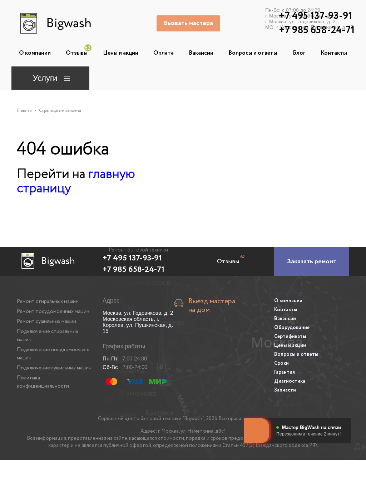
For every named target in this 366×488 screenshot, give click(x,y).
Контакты (334, 53)
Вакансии (201, 53)
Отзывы (77, 53)
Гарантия (284, 372)
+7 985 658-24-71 (133, 269)
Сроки (281, 363)
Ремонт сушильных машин (46, 321)
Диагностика (289, 381)
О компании (35, 53)
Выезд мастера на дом (211, 305)
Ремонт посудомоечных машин (53, 311)
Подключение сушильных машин (54, 368)
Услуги (45, 78)
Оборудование (292, 327)
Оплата (163, 53)
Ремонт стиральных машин (48, 301)
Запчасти (285, 390)
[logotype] (54, 23)
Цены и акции (120, 53)
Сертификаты (290, 336)
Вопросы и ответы (252, 53)
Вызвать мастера (188, 23)
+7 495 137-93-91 (132, 258)
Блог (299, 53)
